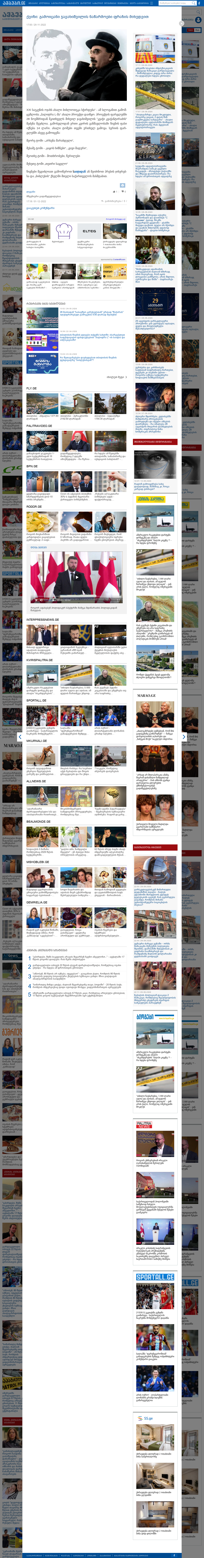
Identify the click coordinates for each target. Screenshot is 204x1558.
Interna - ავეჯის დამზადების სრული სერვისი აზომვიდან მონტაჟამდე (63, 285)
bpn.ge (32, 466)
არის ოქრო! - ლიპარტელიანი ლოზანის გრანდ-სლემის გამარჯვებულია (152, 1398)
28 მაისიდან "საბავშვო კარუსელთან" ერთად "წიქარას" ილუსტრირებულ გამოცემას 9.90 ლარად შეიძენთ (92, 313)
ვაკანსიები (105, 1556)
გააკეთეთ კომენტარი (40, 208)
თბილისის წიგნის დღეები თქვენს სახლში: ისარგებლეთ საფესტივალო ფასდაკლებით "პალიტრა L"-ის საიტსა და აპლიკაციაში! (92, 337)
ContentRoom (119, 259)
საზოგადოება (58, 3)
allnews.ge (36, 781)
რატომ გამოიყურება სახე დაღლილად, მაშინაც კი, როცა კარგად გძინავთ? (151, 486)
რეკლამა (65, 1556)
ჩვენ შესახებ (51, 1556)
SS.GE (31, 219)
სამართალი (73, 3)
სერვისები (78, 1556)
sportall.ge (36, 700)
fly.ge (31, 388)
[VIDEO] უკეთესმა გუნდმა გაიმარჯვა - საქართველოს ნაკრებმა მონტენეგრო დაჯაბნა (152, 1315)
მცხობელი (58, 241)
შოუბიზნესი (110, 3)
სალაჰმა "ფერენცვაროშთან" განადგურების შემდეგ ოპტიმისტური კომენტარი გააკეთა (155, 1356)
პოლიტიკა (44, 3)
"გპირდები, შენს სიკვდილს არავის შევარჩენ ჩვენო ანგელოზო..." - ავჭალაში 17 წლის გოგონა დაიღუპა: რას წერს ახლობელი (78, 958)
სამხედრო (97, 3)
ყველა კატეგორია (139, 3)
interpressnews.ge (42, 619)
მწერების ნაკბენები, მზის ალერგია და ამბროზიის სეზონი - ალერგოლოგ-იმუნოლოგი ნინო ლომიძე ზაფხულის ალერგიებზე (89, 285)
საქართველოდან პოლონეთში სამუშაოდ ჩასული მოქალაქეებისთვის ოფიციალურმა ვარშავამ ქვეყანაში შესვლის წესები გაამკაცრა (155, 1207)
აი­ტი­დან (80, 171)
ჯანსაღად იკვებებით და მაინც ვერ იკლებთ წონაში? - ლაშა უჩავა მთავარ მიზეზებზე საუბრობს (38, 285)
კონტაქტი (91, 1556)
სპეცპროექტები (34, 1556)
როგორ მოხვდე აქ (115, 219)
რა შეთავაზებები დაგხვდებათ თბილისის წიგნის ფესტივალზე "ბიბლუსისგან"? (88, 358)
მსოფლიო (85, 3)
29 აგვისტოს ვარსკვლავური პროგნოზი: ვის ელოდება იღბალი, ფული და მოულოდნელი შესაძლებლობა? (155, 325)
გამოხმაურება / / (116, 201)
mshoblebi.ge (37, 862)
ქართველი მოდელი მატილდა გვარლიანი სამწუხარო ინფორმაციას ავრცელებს (152, 827)
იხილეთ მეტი (115, 377)
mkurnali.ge (36, 741)
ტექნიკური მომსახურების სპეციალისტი (85, 244)
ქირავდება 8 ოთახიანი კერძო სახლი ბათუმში (36, 244)
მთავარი (33, 3)
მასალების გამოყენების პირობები (131, 1556)
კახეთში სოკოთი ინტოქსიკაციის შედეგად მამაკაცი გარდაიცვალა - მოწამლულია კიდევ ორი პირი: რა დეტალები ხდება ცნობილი (154, 72)
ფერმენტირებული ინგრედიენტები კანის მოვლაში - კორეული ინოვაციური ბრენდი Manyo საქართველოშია (114, 285)
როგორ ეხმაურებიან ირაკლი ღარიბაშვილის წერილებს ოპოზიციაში (151, 1163)
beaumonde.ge (38, 821)
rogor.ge (34, 506)
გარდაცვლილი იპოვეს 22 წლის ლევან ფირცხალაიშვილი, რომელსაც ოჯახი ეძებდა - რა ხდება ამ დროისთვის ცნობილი (77, 966)
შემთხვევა (123, 3)
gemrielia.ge (36, 902)
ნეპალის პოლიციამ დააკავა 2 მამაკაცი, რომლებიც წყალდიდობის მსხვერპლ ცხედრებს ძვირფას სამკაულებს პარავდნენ (155, 999)
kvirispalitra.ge (39, 660)
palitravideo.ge (39, 426)
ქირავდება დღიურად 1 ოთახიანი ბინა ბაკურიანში (115, 244)
